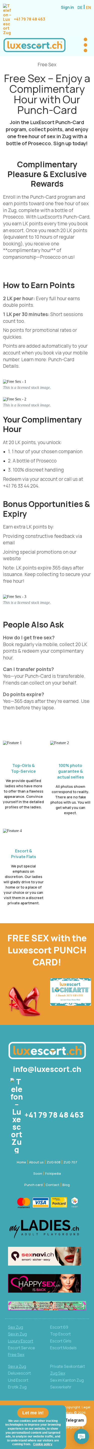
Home (21, 1162)
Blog (66, 1184)
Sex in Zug (17, 1334)
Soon (37, 1173)
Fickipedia (53, 1173)
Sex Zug (15, 1327)
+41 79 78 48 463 (29, 19)
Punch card (33, 1184)
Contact (52, 1184)
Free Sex (16, 1354)
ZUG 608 (53, 1162)
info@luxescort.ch (47, 1069)
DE (80, 7)
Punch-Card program (53, 197)
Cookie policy (69, 1427)
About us (36, 1162)
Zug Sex (57, 1373)
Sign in (67, 7)
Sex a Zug (17, 1366)
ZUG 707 (70, 1162)
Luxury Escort (20, 1341)
